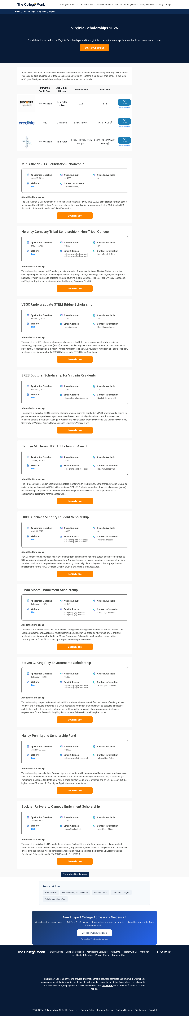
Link (33, 186)
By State (42, 11)
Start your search (94, 47)
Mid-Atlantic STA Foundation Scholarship (52, 164)
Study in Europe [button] (147, 4)
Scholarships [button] (87, 4)
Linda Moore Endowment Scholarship (49, 590)
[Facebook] (157, 952)
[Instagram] (169, 952)
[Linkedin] (165, 952)
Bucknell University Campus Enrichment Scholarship (60, 806)
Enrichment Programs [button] (125, 4)
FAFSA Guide (50, 892)
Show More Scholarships (75, 874)
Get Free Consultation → (94, 932)
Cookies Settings (124, 1010)
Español (153, 1010)
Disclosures (140, 1010)
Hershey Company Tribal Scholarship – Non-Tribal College (65, 232)
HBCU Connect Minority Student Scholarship (55, 517)
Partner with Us (130, 952)
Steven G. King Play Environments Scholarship (56, 663)
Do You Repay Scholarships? (75, 892)
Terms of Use (118, 955)
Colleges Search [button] (68, 4)
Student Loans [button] (104, 4)
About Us (115, 952)
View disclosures (124, 107)
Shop (168, 4)
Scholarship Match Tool (55, 899)
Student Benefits (84, 955)
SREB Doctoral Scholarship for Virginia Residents (58, 375)
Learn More (75, 215)
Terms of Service (105, 1010)
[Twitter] (161, 952)
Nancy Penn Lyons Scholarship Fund (48, 736)
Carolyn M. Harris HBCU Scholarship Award (54, 446)
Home (17, 11)
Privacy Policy (102, 955)
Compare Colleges (121, 892)
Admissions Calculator (97, 952)
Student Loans (100, 892)
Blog (161, 4)
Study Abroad (56, 952)
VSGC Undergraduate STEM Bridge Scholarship (56, 304)
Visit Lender (124, 102)
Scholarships (29, 11)
